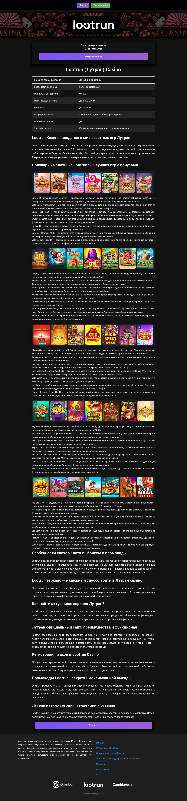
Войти (83, 5)
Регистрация (101, 5)
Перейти (93, 725)
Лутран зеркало (93, 56)
